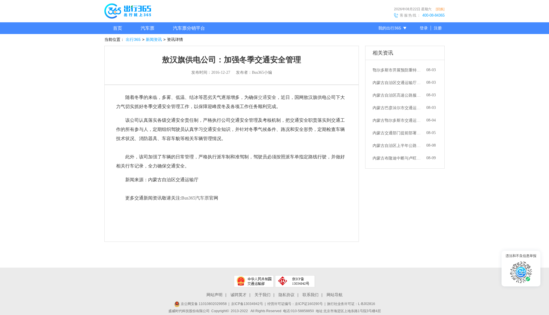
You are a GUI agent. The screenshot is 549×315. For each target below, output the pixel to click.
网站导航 (335, 294)
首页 (117, 28)
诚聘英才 (238, 294)
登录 (424, 28)
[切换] (440, 9)
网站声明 (214, 294)
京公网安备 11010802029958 (203, 304)
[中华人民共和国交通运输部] (254, 281)
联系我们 (311, 294)
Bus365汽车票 (195, 198)
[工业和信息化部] (295, 281)
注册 (438, 28)
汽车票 (147, 28)
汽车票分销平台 (189, 28)
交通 (262, 97)
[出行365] (127, 12)
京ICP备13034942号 (247, 304)
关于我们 (262, 294)
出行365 (133, 39)
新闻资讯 (154, 39)
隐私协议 (287, 294)
